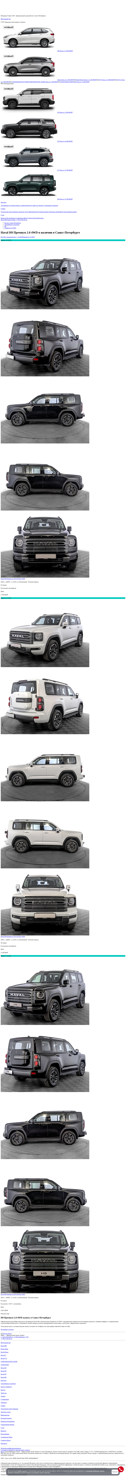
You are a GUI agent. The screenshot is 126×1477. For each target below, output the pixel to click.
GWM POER (5, 1365)
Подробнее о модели (7, 1329)
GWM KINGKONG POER (9, 1361)
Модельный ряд (6, 1342)
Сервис (3, 1405)
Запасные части (24, 212)
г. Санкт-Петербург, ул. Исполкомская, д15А (15, 1337)
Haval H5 (3, 1371)
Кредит (29, 205)
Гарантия (55, 205)
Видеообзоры (11, 218)
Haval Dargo (4, 1352)
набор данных (22, 1471)
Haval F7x (4, 1358)
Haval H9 (3, 1377)
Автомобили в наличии (8, 205)
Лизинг (41, 205)
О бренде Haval (32, 218)
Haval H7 (3, 1374)
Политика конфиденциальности (11, 1448)
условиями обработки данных (94, 1471)
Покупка (3, 1380)
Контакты (40, 218)
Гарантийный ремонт (70, 212)
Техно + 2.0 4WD (17, 237)
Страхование (48, 205)
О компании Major (21, 218)
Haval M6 (4, 1346)
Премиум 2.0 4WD (29, 237)
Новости (4, 218)
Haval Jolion (4, 1349)
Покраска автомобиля (56, 212)
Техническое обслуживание (10, 212)
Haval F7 (3, 1355)
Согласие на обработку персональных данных (15, 1450)
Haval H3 (3, 1368)
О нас (2, 1428)
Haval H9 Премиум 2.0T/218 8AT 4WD (13, 579)
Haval (3, 1451)
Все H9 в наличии (6, 237)
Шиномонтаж (33, 212)
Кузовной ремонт (43, 212)
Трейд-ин (35, 205)
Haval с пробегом (21, 205)
